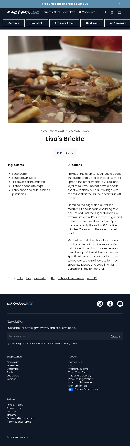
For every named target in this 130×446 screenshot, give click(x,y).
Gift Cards (13, 375)
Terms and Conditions (46, 343)
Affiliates (12, 415)
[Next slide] (119, 4)
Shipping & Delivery (79, 375)
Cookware (13, 362)
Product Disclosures (80, 382)
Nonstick (36, 23)
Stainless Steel (64, 23)
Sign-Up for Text (77, 385)
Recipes (11, 379)
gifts (52, 278)
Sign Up (115, 336)
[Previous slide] (8, 4)
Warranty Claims (78, 369)
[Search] (105, 12)
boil (28, 278)
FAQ (70, 365)
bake (20, 278)
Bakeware (13, 365)
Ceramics (13, 369)
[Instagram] (100, 304)
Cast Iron (92, 23)
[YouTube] (120, 304)
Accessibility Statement (21, 418)
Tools (10, 372)
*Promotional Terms (19, 421)
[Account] (112, 12)
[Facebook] (110, 304)
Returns (11, 411)
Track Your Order (78, 372)
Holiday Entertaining (71, 278)
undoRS (92, 278)
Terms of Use (14, 408)
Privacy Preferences (86, 389)
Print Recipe (65, 153)
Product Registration (80, 379)
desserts (40, 278)
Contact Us (75, 362)
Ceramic (13, 23)
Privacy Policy (15, 404)
